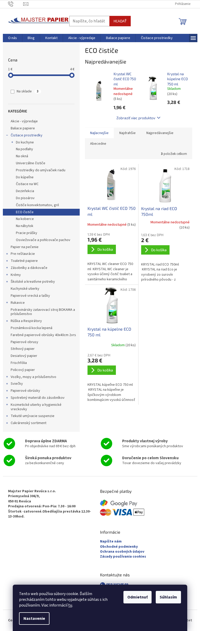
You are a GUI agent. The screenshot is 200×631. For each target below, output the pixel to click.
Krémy (16, 274)
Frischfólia (19, 362)
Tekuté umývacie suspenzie (32, 416)
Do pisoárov (25, 198)
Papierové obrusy (24, 342)
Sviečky (17, 383)
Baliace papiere (23, 128)
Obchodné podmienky (119, 546)
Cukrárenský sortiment (28, 423)
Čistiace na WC (27, 184)
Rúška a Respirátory (26, 321)
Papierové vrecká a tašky (30, 295)
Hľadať (120, 21)
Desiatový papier (24, 355)
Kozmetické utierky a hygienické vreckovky (36, 407)
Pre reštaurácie (23, 253)
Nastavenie (34, 618)
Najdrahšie (127, 133)
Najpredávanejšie (159, 133)
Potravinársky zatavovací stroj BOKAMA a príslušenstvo (43, 312)
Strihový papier (23, 348)
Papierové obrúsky (25, 390)
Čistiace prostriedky (26, 135)
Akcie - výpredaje (24, 121)
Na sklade (28, 91)
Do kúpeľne (25, 177)
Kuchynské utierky (25, 288)
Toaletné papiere (24, 260)
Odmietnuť (137, 597)
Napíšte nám (111, 541)
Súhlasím (168, 597)
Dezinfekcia (25, 191)
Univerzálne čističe (30, 163)
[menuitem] (12, 38)
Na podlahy (24, 149)
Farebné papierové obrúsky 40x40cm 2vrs (43, 335)
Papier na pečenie (25, 247)
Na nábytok (24, 226)
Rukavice (18, 302)
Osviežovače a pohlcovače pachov (43, 240)
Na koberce (25, 219)
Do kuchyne (25, 142)
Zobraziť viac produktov (135, 118)
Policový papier (23, 370)
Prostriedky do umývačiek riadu (40, 170)
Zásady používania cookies (123, 556)
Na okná (22, 156)
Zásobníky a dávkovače (29, 267)
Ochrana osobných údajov (122, 551)
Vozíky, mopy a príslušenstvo (33, 377)
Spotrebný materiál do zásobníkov (38, 397)
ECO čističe (25, 212)
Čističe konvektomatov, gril (37, 205)
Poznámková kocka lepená (31, 328)
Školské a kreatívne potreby (33, 281)
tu (70, 605)
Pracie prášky (26, 233)
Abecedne (98, 143)
